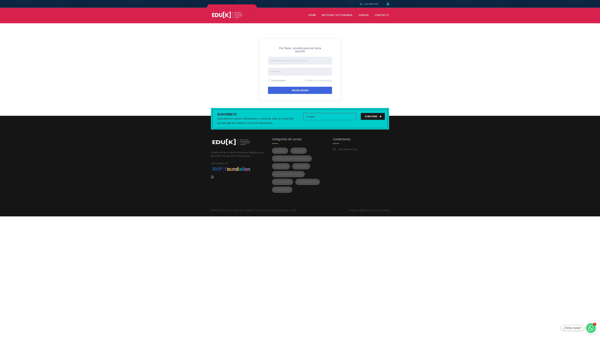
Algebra (280, 150)
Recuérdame (278, 80)
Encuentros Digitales (288, 174)
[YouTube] (388, 3)
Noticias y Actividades (337, 15)
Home (312, 15)
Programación (307, 182)
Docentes (301, 166)
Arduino (298, 150)
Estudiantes (282, 182)
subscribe (371, 116)
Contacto (382, 15)
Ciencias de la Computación (291, 158)
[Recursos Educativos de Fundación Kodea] (227, 14)
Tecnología (282, 189)
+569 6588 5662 (371, 3)
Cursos (363, 15)
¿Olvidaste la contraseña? (318, 80)
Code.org (281, 166)
